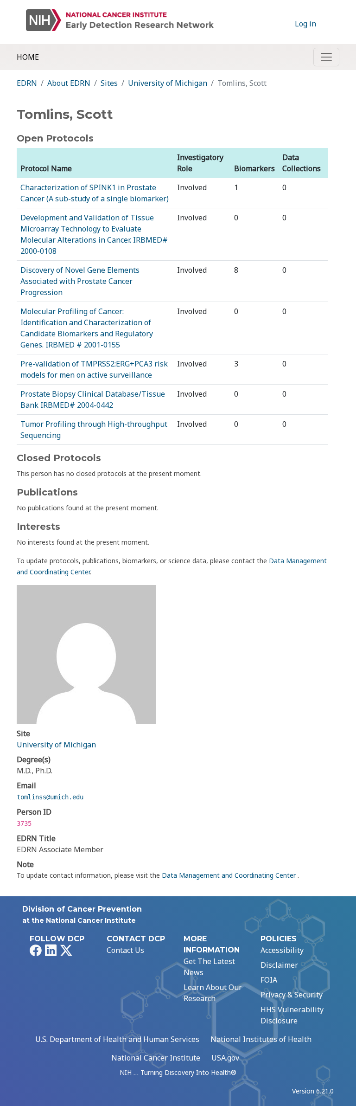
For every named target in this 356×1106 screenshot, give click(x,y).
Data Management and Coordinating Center (230, 875)
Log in (305, 24)
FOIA (269, 980)
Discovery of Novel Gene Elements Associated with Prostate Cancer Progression (80, 281)
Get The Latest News (209, 966)
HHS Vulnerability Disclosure (292, 1015)
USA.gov (225, 1058)
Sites (109, 83)
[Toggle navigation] (326, 57)
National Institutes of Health (261, 1039)
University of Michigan (167, 83)
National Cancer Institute (155, 1058)
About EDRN (68, 83)
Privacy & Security (292, 995)
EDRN (27, 83)
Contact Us (125, 950)
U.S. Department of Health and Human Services (117, 1039)
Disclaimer (279, 965)
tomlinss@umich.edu (50, 797)
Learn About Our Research (213, 992)
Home (28, 57)
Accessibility (282, 950)
